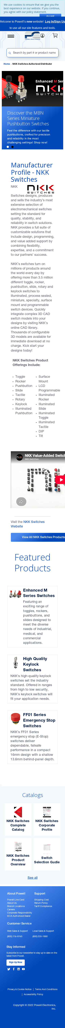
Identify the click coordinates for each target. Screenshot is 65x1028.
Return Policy (41, 903)
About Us (12, 903)
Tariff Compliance (43, 906)
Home (7, 64)
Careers (11, 910)
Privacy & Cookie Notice (20, 989)
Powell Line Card (15, 900)
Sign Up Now (15, 962)
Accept (50, 16)
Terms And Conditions (46, 989)
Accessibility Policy (33, 994)
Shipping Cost (41, 900)
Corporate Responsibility (19, 913)
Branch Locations (16, 906)
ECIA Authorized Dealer (19, 916)
